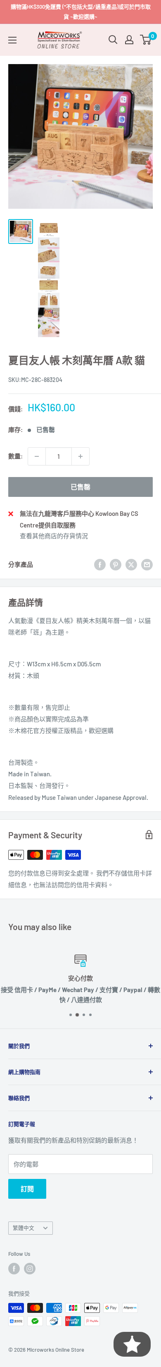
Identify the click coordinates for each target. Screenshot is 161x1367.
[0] (146, 40)
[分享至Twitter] (131, 564)
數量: (15, 456)
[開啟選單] (12, 40)
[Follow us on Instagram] (30, 1268)
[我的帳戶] (129, 39)
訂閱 (27, 1189)
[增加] (80, 456)
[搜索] (113, 39)
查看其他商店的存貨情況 (54, 535)
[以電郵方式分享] (147, 564)
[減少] (36, 456)
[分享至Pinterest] (115, 564)
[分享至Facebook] (100, 564)
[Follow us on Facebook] (14, 1268)
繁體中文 (23, 1227)
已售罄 (80, 487)
